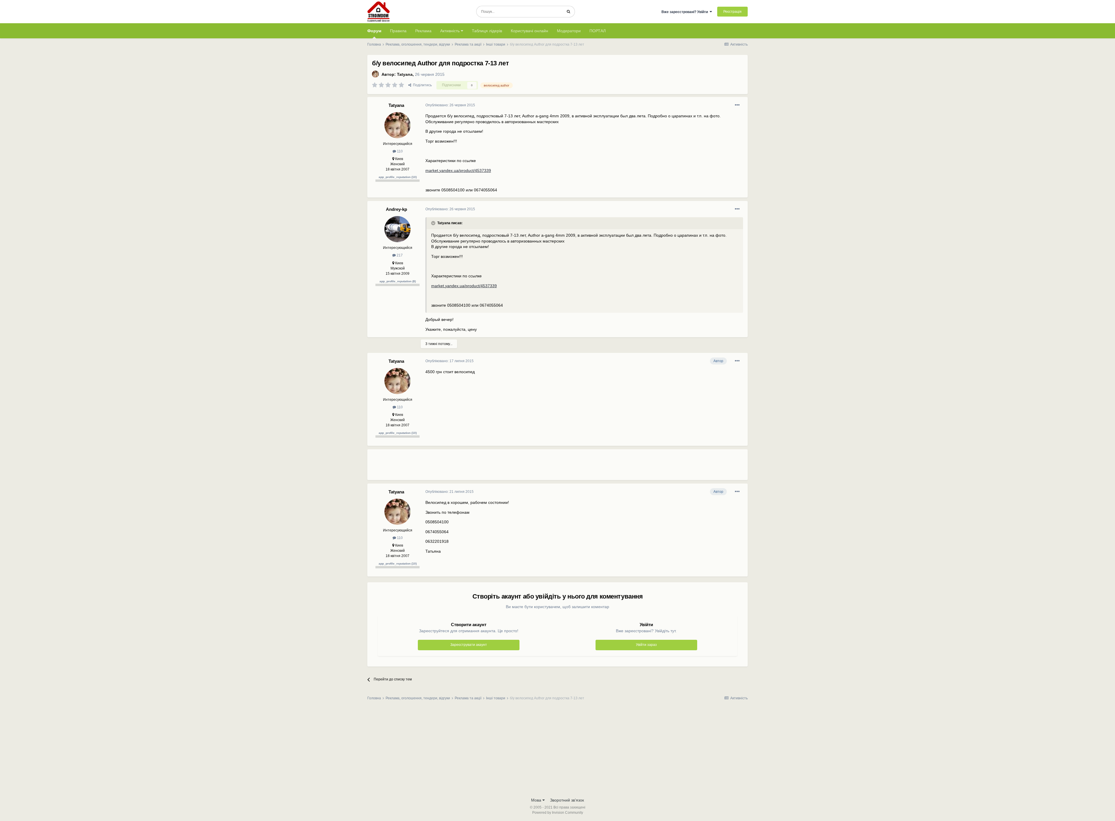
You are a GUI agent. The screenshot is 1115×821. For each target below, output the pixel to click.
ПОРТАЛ (597, 30)
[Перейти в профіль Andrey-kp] (397, 229)
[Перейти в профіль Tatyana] (375, 74)
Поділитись (421, 85)
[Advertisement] (531, 467)
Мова (536, 800)
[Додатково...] (737, 105)
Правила (398, 30)
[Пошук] (568, 11)
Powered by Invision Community (557, 813)
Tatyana (405, 74)
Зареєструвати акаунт (468, 645)
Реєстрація (732, 12)
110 (399, 151)
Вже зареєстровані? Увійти (685, 12)
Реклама (423, 30)
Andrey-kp (396, 209)
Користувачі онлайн (529, 30)
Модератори (569, 30)
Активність (450, 30)
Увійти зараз (646, 645)
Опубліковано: (450, 105)
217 (399, 255)
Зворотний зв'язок (567, 800)
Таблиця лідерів (487, 30)
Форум (374, 30)
